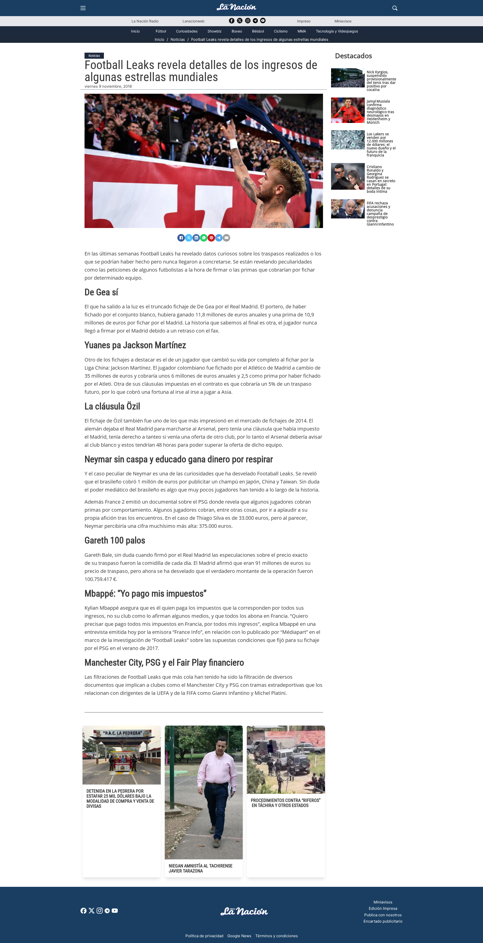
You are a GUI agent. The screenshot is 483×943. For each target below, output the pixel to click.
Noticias (178, 39)
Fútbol (161, 31)
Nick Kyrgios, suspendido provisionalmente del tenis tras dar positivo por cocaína (381, 81)
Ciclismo (281, 31)
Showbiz (215, 31)
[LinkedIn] (196, 238)
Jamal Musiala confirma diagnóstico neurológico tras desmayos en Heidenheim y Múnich (380, 112)
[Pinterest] (211, 238)
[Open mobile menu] (83, 8)
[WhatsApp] (204, 238)
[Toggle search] (395, 8)
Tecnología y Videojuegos (337, 31)
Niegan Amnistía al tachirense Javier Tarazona (200, 868)
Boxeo (237, 31)
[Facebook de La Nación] (83, 912)
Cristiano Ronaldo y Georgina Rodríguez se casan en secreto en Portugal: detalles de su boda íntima (381, 179)
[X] (188, 238)
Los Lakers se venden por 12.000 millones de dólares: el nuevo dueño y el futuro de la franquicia (381, 144)
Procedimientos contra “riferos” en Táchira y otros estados (285, 803)
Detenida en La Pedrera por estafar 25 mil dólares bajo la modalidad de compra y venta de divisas (120, 798)
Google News (239, 935)
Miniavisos (343, 21)
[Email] (226, 238)
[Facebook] (181, 238)
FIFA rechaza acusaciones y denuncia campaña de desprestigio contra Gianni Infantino (380, 213)
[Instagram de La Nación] (248, 22)
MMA (302, 31)
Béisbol (258, 31)
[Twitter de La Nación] (240, 22)
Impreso (303, 21)
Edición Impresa (383, 908)
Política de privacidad (204, 935)
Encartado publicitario (383, 921)
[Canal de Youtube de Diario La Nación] (263, 22)
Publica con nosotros (383, 915)
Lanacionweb (194, 21)
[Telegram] (219, 238)
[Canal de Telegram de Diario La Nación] (255, 22)
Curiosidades (186, 31)
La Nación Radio (145, 21)
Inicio (135, 31)
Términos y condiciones (276, 935)
